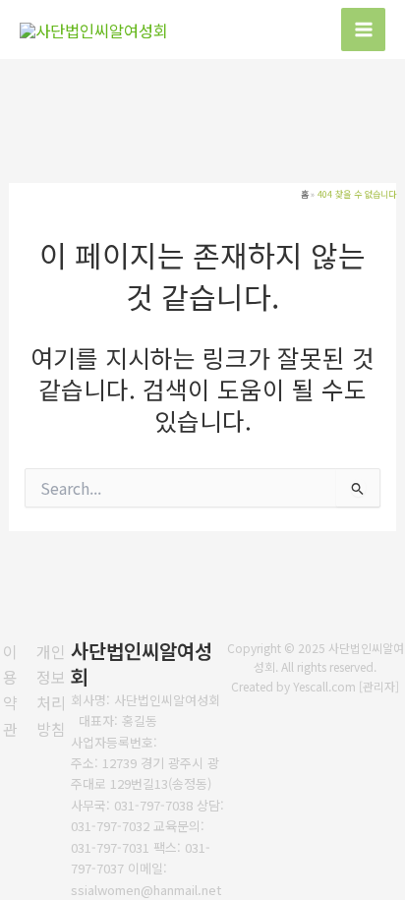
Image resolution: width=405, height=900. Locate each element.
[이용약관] (10, 690)
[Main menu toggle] (363, 30)
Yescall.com (324, 686)
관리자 (379, 686)
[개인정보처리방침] (51, 690)
